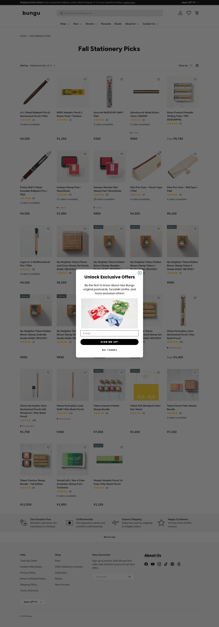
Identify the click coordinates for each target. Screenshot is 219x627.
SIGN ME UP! (110, 342)
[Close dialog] (140, 273)
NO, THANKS (109, 350)
